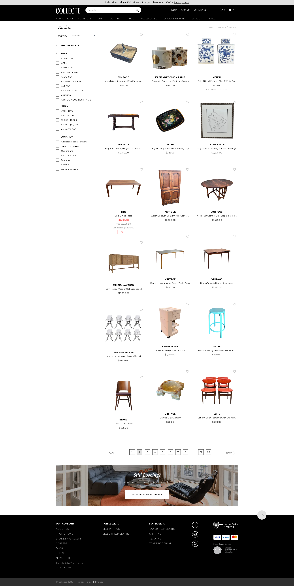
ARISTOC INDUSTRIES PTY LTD (76, 100)
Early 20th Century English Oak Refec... (124, 148)
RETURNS (155, 538)
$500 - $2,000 (68, 115)
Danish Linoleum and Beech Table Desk (170, 283)
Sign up (185, 9)
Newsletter (64, 557)
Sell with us (200, 9)
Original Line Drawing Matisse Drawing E (217, 148)
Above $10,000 (68, 129)
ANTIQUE (65, 86)
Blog (59, 548)
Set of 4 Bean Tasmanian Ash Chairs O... (217, 417)
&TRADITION (67, 58)
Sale (212, 18)
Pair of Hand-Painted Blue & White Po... (217, 81)
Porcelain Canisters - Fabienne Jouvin (170, 81)
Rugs (131, 18)
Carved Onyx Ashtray (170, 417)
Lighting (115, 18)
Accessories (149, 18)
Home (210, 27)
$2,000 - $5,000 (69, 120)
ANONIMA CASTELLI (71, 81)
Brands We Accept (68, 538)
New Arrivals (65, 18)
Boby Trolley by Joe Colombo (170, 350)
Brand (65, 53)
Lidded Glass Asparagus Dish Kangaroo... (123, 81)
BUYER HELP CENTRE (162, 528)
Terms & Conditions (69, 562)
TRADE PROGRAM (160, 543)
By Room (196, 18)
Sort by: (63, 36)
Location (67, 136)
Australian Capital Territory (74, 142)
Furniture (85, 18)
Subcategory (70, 45)
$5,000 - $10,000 (69, 124)
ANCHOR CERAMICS (71, 72)
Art (100, 18)
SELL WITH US (111, 528)
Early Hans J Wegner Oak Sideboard (124, 289)
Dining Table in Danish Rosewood (216, 283)
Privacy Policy (84, 581)
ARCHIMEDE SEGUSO (72, 91)
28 (208, 452)
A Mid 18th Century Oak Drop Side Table (217, 216)
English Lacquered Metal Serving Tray (170, 148)
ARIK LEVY (66, 95)
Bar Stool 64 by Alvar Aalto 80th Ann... (216, 350)
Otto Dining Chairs (124, 423)
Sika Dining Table (123, 216)
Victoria (65, 165)
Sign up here (181, 2)
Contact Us (64, 567)
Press (60, 553)
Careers (61, 543)
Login (174, 9)
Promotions (64, 533)
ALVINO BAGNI (68, 68)
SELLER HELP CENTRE (116, 533)
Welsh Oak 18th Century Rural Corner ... (170, 216)
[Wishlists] (141, 34)
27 (201, 452)
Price (64, 106)
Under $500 (67, 111)
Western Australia (69, 169)
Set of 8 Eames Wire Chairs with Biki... (123, 356)
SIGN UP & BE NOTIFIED (147, 494)
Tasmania (65, 160)
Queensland (67, 151)
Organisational (174, 18)
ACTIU (64, 63)
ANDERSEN (66, 77)
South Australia (68, 155)
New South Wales (70, 146)
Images (99, 581)
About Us (62, 528)
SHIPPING (155, 533)
